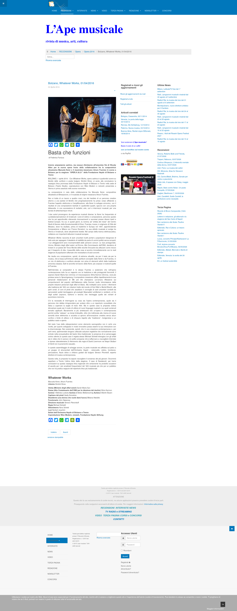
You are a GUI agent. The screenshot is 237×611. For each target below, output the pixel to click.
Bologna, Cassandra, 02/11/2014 (134, 116)
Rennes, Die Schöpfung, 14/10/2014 (135, 125)
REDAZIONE (134, 10)
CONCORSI (166, 10)
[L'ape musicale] (58, 3)
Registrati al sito (126, 99)
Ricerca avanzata (53, 60)
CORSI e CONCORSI (131, 515)
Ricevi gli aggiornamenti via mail (132, 94)
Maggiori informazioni (215, 608)
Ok (223, 604)
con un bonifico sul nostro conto (135, 150)
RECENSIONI (66, 10)
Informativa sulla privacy (153, 504)
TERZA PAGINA (117, 10)
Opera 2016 (89, 51)
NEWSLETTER (151, 10)
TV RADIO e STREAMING (118, 511)
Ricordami (127, 550)
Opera (78, 51)
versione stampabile (55, 437)
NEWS (93, 10)
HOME (54, 10)
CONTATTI (118, 519)
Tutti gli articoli (125, 104)
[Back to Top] (232, 528)
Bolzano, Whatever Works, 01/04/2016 (71, 83)
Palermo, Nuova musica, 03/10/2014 (135, 128)
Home (53, 51)
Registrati (125, 562)
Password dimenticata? (130, 572)
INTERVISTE (82, 10)
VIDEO (104, 10)
